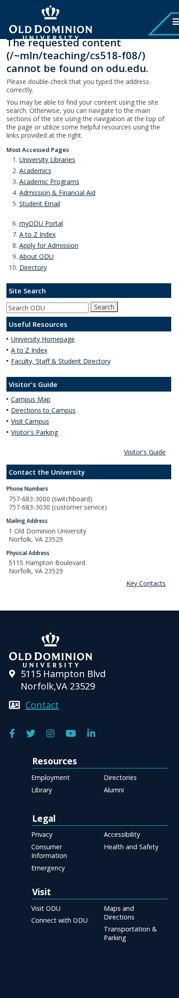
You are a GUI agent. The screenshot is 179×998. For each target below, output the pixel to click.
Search (104, 307)
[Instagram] (50, 733)
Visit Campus (30, 421)
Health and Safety (131, 846)
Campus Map (30, 399)
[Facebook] (12, 733)
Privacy (41, 834)
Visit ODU (46, 908)
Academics (35, 170)
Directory (33, 267)
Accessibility (122, 834)
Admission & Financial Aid (57, 192)
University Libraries (47, 159)
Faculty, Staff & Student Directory (61, 361)
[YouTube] (71, 733)
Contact (42, 705)
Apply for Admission (48, 245)
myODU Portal (41, 223)
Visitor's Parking (34, 432)
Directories (120, 777)
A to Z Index (37, 234)
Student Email (39, 203)
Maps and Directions (119, 912)
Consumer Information (49, 851)
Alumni (114, 789)
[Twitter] (30, 733)
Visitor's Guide (145, 452)
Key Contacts (146, 583)
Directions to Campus (43, 410)
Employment (50, 777)
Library (41, 789)
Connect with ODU (59, 920)
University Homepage (43, 339)
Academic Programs (49, 181)
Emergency (48, 867)
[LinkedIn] (91, 733)
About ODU (36, 256)
